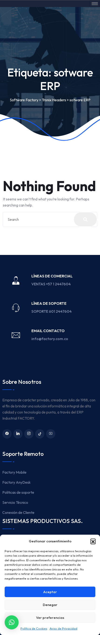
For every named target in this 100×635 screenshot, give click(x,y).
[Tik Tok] (39, 434)
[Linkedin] (18, 434)
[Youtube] (50, 434)
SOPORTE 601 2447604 (51, 311)
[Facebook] (7, 434)
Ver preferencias (50, 617)
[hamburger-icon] (95, 3)
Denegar (50, 604)
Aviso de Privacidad (63, 628)
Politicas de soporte (18, 492)
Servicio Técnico (15, 502)
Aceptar (50, 592)
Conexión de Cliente (18, 512)
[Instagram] (28, 434)
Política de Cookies (33, 628)
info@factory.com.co (49, 338)
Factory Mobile (14, 472)
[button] (93, 541)
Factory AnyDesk (16, 482)
